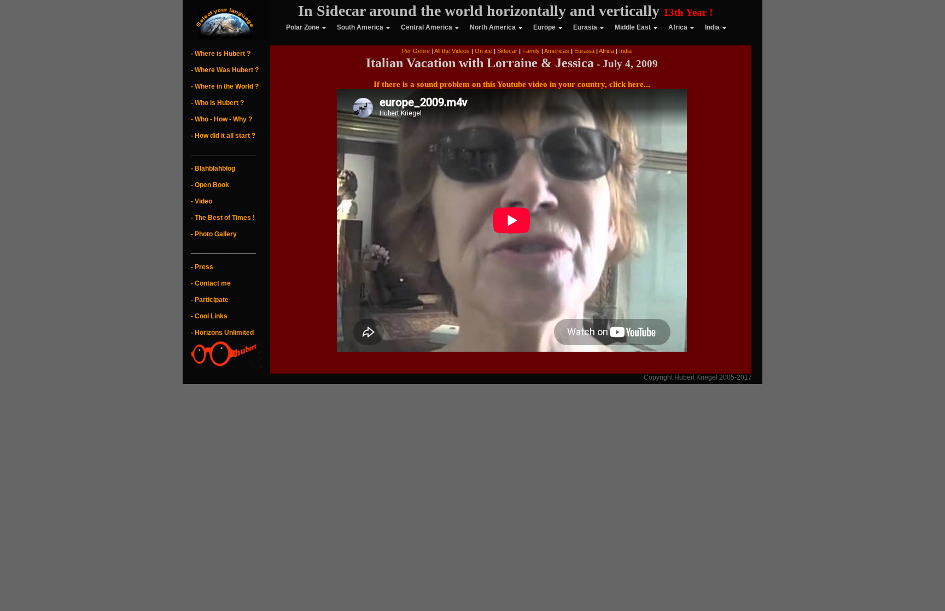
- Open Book (210, 185)
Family (531, 51)
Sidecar (506, 51)
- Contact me (211, 283)
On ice (483, 51)
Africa (677, 27)
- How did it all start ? (223, 135)
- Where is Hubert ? (220, 53)
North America (493, 27)
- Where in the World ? (225, 86)
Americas (557, 51)
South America (360, 27)
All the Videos (452, 51)
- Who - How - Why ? (221, 119)
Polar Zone (295, 27)
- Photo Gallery (214, 234)
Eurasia (585, 27)
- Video (201, 201)
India (712, 27)
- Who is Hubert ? (217, 103)
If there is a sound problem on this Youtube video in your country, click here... (512, 84)
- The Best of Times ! (223, 218)
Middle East (633, 27)
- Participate (210, 300)
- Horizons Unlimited (222, 332)
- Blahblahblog (213, 168)
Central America (426, 27)
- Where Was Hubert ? (225, 70)
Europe (544, 27)
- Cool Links (209, 316)
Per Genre (416, 51)
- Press (202, 267)
